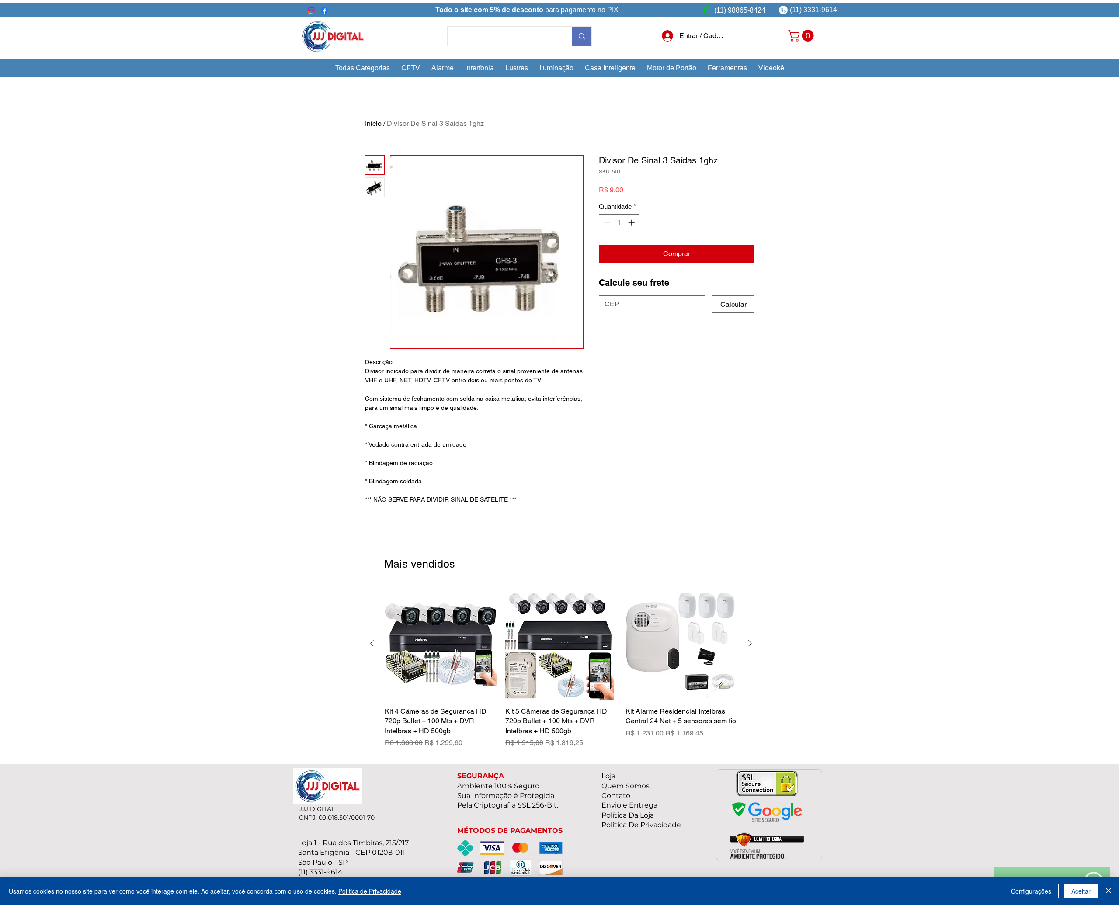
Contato (615, 795)
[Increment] (632, 223)
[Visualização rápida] (441, 644)
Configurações (1031, 891)
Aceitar (1081, 891)
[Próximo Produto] (750, 643)
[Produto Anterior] (372, 643)
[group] (561, 668)
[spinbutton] (619, 223)
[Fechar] (1108, 891)
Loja (608, 776)
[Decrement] (606, 223)
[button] (362, 68)
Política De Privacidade (641, 825)
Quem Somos (625, 786)
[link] (802, 36)
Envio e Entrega (629, 805)
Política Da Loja (627, 815)
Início (373, 123)
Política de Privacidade (369, 891)
